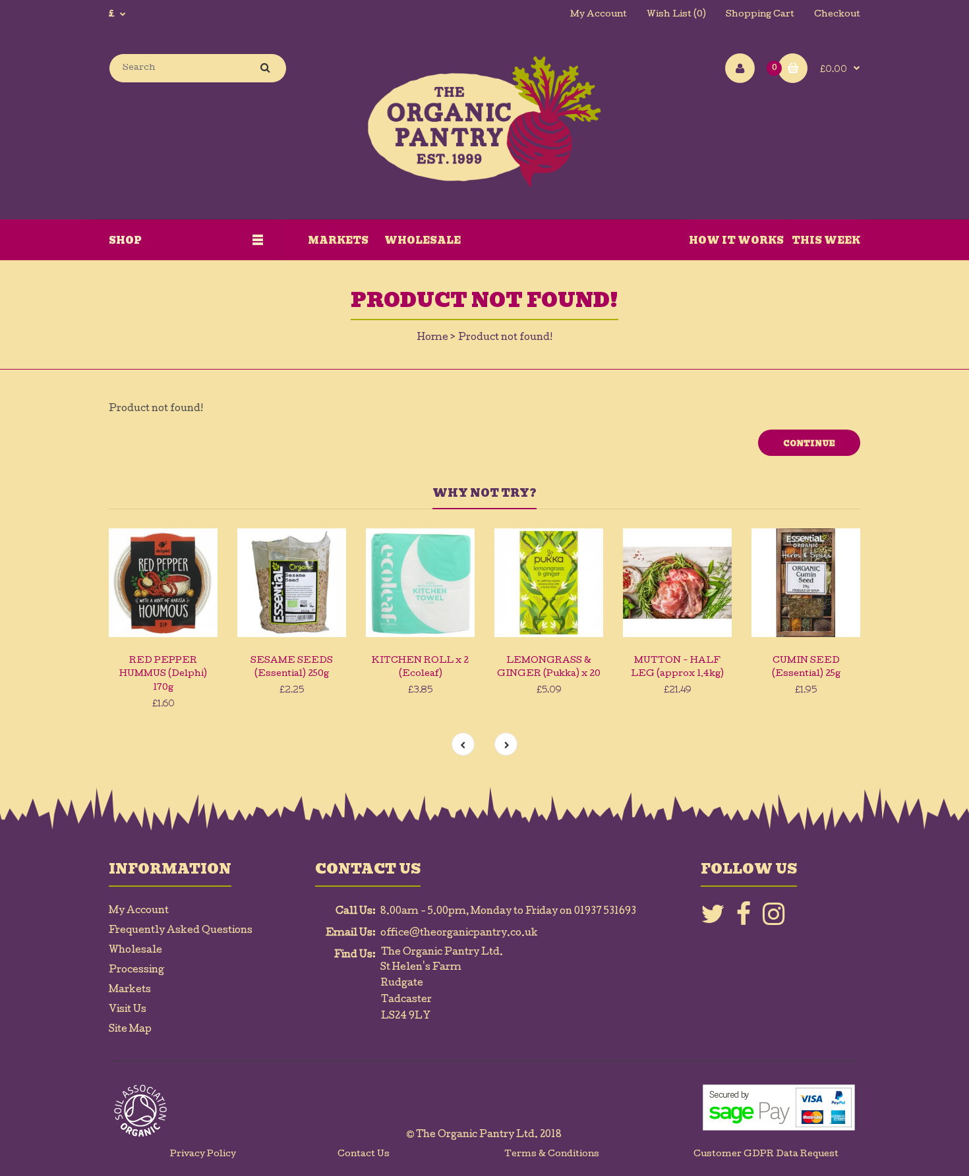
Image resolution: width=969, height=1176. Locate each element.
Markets (130, 990)
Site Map (130, 1029)
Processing (136, 970)
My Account (598, 15)
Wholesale (135, 950)
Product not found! (505, 338)
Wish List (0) (676, 15)
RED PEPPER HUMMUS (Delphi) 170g (163, 675)
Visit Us (127, 1010)
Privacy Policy (203, 1154)
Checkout (837, 15)
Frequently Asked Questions (180, 931)
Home (432, 338)
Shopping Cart (760, 15)
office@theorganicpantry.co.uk (459, 933)
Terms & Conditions (551, 1154)
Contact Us (364, 1154)
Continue (809, 443)
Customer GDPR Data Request (765, 1154)
